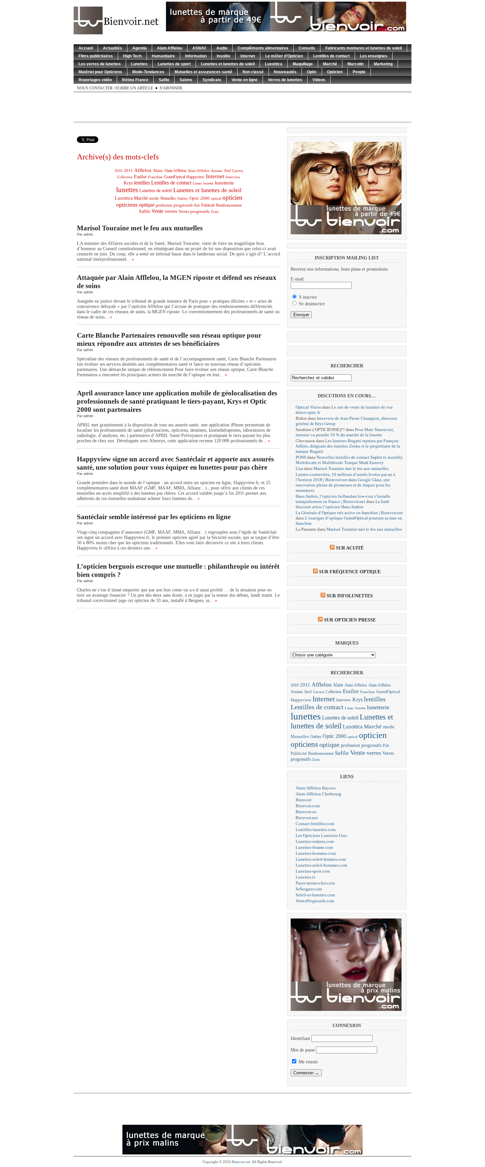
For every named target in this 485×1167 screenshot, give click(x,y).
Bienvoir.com (308, 805)
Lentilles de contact (331, 56)
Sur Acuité (350, 548)
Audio (221, 48)
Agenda (139, 48)
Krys (128, 183)
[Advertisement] (242, 107)
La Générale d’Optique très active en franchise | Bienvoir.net (349, 512)
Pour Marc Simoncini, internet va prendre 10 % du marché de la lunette (345, 432)
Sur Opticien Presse (350, 619)
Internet (248, 56)
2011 (128, 170)
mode (154, 198)
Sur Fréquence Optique (350, 571)
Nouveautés (285, 72)
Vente (157, 211)
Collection (125, 177)
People (359, 72)
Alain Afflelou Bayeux (316, 787)
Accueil (86, 48)
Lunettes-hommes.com (316, 853)
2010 (118, 171)
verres (171, 211)
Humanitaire (163, 56)
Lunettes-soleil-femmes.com (321, 859)
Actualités (112, 48)
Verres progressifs (194, 211)
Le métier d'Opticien (284, 56)
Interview (233, 177)
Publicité (208, 205)
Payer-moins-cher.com (315, 883)
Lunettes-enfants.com (315, 841)
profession (164, 205)
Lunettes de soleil (155, 190)
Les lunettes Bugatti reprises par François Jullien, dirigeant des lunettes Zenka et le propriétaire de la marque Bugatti (348, 446)
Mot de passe (303, 1050)
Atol (227, 170)
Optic (312, 72)
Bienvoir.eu (306, 811)
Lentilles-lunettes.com (316, 829)
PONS (301, 457)
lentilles (142, 182)
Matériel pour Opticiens (100, 72)
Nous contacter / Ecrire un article (115, 88)
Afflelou (142, 170)
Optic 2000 (199, 198)
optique (146, 205)
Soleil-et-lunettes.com (315, 894)
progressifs (183, 205)
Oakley (182, 198)
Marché (330, 64)
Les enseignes (373, 56)
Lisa (299, 468)
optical (216, 198)
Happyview (195, 177)
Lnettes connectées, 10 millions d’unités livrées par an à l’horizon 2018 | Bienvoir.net (345, 477)
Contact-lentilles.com (315, 823)
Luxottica (273, 64)
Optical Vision (308, 407)
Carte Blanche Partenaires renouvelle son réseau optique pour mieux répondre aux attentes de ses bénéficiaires (169, 339)
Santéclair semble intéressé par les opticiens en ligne (154, 517)
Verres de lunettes (285, 80)
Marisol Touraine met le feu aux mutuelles (140, 228)
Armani (216, 171)
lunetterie (224, 182)
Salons (185, 80)
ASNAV (199, 48)
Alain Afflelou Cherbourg (318, 793)
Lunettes (139, 64)
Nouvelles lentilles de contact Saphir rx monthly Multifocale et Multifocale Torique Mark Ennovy (349, 460)
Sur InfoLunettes (350, 595)
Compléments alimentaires (263, 48)
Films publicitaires (96, 56)
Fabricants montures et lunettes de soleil (363, 48)
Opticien (334, 72)
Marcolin (355, 64)
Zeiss (214, 212)
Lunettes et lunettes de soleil (228, 64)
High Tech (132, 56)
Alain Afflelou (169, 48)
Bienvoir (303, 799)
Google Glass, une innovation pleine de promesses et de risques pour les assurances (343, 485)
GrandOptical (174, 177)
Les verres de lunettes (100, 64)
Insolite (223, 56)
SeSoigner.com (309, 888)
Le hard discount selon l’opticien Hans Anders (342, 504)
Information (196, 56)
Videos (318, 80)
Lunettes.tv (306, 877)
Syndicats (212, 80)
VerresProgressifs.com (315, 900)
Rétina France (135, 80)
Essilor (140, 176)
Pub (197, 205)
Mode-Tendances (148, 72)
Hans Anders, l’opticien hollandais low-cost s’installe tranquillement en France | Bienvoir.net (343, 499)
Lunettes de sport (174, 64)
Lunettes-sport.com (313, 871)
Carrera (237, 171)
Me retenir (307, 1061)
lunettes (127, 190)
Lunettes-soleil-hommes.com (321, 865)
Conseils (307, 48)
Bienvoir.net (307, 817)
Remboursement (229, 205)
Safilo (164, 80)
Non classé (253, 72)
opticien (232, 197)
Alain (158, 170)
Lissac (197, 183)
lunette (208, 183)
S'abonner (171, 88)
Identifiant (300, 1038)
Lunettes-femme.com (314, 847)
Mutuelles (168, 198)
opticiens (127, 204)
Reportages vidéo (95, 80)
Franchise (155, 177)
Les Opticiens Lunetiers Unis (321, 835)
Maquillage (303, 64)
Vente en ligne (245, 80)
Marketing (383, 64)
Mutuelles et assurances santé (203, 72)
